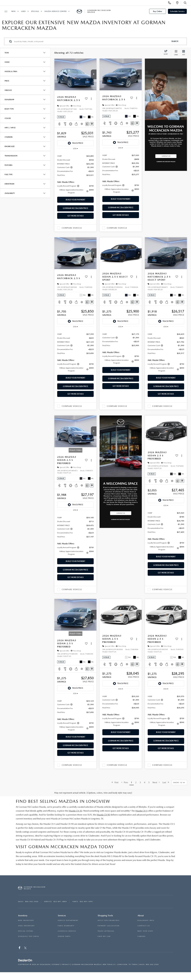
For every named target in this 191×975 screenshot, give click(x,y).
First (115, 782)
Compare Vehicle (72, 228)
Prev (125, 782)
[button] (93, 74)
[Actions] (91, 98)
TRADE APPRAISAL (106, 931)
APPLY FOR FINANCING (109, 920)
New (13, 11)
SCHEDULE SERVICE (67, 931)
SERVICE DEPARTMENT (68, 920)
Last (165, 782)
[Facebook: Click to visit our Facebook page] (19, 948)
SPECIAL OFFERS (25, 931)
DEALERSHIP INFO (145, 920)
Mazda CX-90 (103, 814)
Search (174, 41)
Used (23, 11)
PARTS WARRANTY (66, 926)
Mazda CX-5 (141, 810)
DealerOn (45, 964)
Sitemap (56, 964)
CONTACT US (143, 926)
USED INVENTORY (26, 926)
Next (156, 782)
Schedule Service (177, 11)
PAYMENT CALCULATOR (109, 926)
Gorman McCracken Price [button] (75, 208)
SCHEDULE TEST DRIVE (28, 936)
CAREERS (141, 936)
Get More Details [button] (75, 216)
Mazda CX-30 (75, 810)
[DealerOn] (25, 960)
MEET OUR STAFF (145, 931)
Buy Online (157, 11)
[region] (75, 174)
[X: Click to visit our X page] (25, 948)
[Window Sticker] (92, 124)
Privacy (66, 964)
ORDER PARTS (64, 936)
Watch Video (75, 450)
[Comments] (87, 124)
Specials (35, 11)
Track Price (77, 143)
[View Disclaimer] (82, 124)
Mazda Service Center (55, 11)
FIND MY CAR (104, 936)
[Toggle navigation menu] (4, 11)
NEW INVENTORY (26, 920)
